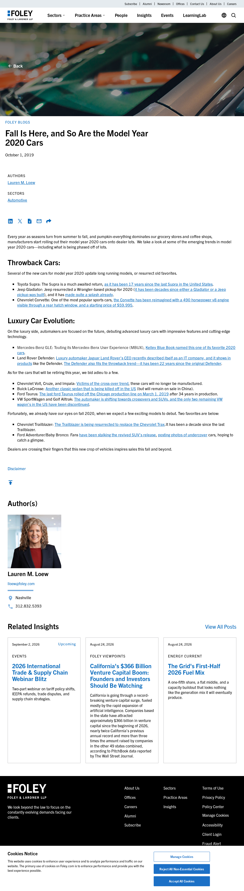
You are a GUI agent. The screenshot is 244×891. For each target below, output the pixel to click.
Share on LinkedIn (10, 221)
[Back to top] (10, 483)
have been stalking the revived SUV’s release (117, 434)
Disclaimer (17, 468)
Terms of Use (213, 788)
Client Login (212, 834)
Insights (144, 15)
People (121, 15)
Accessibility (212, 824)
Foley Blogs (17, 122)
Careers (231, 3)
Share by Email (39, 221)
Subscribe (131, 3)
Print (29, 221)
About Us (215, 3)
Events (167, 15)
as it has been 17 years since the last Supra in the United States (158, 283)
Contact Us (197, 3)
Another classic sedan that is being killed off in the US (91, 388)
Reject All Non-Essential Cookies (181, 869)
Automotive (17, 199)
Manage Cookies (181, 857)
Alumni (147, 3)
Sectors (54, 15)
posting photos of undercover (182, 434)
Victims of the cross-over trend (102, 383)
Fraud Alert (211, 843)
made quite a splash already (89, 294)
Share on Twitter (20, 221)
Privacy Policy (213, 797)
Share (48, 221)
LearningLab (194, 15)
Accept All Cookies (181, 881)
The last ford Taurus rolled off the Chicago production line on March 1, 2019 (104, 393)
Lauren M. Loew (21, 182)
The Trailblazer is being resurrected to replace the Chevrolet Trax (110, 424)
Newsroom (164, 3)
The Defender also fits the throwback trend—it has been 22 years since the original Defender (142, 363)
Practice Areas (88, 15)
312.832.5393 (28, 605)
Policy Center (213, 806)
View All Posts (220, 626)
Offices (180, 3)
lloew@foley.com (21, 583)
